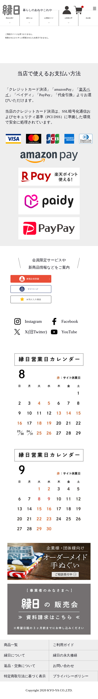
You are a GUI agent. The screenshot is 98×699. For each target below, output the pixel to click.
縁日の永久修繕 (65, 655)
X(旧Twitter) (36, 332)
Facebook (69, 321)
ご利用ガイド (63, 645)
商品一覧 (11, 645)
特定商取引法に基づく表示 (25, 676)
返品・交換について (19, 666)
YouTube (69, 332)
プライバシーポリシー (70, 676)
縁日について (14, 655)
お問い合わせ (63, 666)
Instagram (33, 321)
